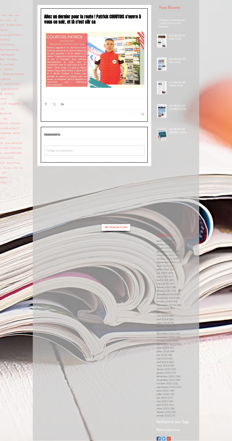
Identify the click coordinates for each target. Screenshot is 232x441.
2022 (17, 15)
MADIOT (9, 94)
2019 (4, 15)
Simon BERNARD (12, 153)
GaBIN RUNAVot (12, 84)
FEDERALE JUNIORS (13, 74)
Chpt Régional (7, 54)
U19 (21, 167)
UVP (4, 172)
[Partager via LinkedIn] (62, 104)
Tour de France (14, 162)
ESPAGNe (8, 69)
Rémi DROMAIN (13, 143)
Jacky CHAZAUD (10, 89)
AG (15, 20)
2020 (11, 15)
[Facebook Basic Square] (158, 439)
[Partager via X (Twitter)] (54, 104)
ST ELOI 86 (15, 148)
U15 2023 (7, 167)
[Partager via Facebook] (45, 104)
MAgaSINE (14, 103)
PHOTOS (15, 123)
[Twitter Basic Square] (164, 439)
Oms (5, 118)
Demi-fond (9, 64)
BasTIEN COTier (15, 25)
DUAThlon (12, 59)
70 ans (8, 20)
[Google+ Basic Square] (169, 439)
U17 (15, 167)
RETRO (16, 133)
